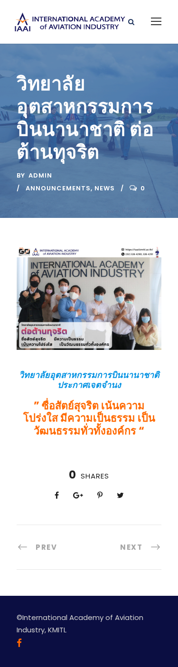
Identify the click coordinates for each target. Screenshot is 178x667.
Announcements (58, 188)
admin (40, 175)
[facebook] (19, 643)
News (104, 188)
